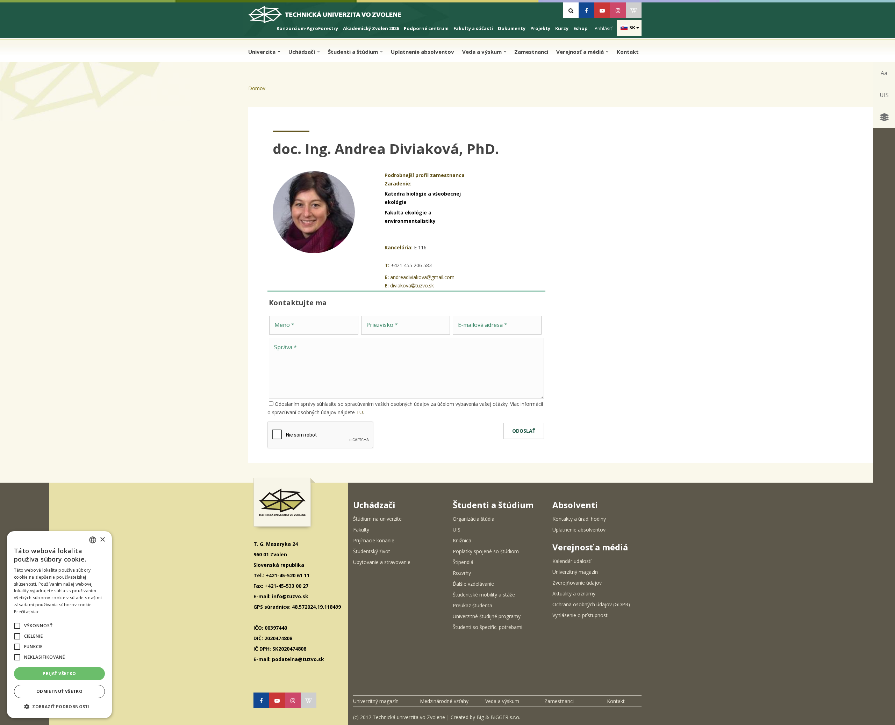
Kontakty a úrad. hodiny (579, 518)
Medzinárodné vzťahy (444, 701)
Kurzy (561, 28)
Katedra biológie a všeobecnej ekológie (423, 197)
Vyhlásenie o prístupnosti (580, 615)
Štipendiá (463, 562)
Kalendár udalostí (572, 561)
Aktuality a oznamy (573, 593)
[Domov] (330, 17)
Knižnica (462, 540)
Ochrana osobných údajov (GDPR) (591, 604)
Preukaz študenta (472, 605)
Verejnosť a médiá (580, 51)
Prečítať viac (26, 612)
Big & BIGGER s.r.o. (498, 717)
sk (632, 27)
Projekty (540, 28)
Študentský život (371, 551)
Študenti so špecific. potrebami (487, 627)
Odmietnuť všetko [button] (59, 691)
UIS (884, 95)
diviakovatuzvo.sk (412, 285)
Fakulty (361, 529)
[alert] (59, 624)
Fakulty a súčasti (473, 28)
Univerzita (262, 51)
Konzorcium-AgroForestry (307, 28)
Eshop (580, 28)
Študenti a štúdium (353, 51)
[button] (17, 626)
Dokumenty (511, 28)
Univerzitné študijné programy (487, 616)
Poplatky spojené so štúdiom (486, 551)
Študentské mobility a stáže (484, 594)
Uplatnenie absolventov (422, 51)
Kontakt (628, 51)
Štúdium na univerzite (377, 518)
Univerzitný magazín (575, 572)
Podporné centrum (426, 28)
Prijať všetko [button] (59, 673)
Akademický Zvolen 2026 (371, 28)
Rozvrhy (462, 573)
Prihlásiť (603, 28)
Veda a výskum (482, 51)
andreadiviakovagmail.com (422, 277)
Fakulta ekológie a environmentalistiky (410, 216)
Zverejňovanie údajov (577, 582)
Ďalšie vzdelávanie (473, 583)
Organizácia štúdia (473, 518)
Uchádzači (302, 51)
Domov (256, 88)
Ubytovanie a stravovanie (381, 562)
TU (359, 412)
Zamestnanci (531, 51)
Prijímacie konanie (373, 540)
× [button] (102, 539)
